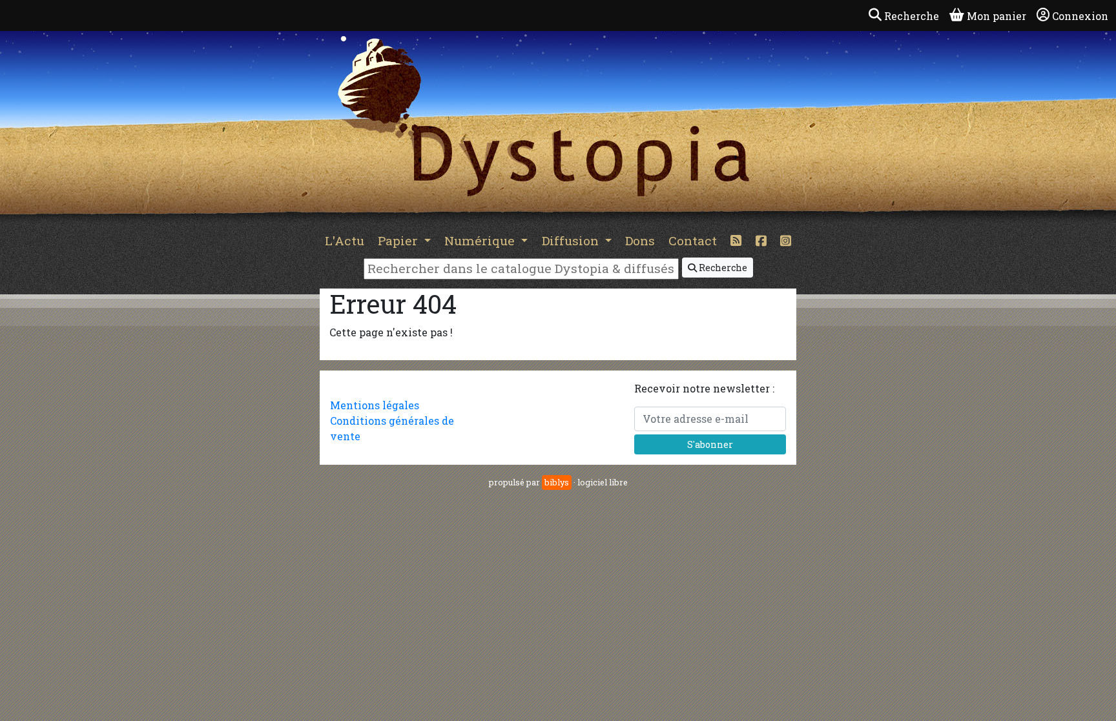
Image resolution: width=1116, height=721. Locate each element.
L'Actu (344, 240)
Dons (640, 240)
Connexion (1080, 16)
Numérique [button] (481, 240)
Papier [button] (399, 240)
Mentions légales (374, 405)
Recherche (722, 267)
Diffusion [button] (572, 240)
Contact (692, 240)
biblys (556, 482)
